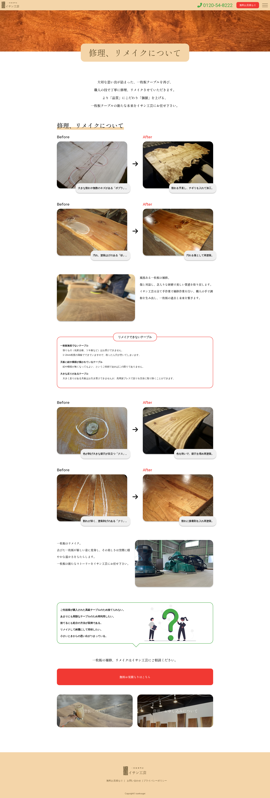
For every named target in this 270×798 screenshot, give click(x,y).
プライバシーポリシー (155, 780)
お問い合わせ (134, 780)
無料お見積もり (248, 5)
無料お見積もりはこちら (135, 677)
